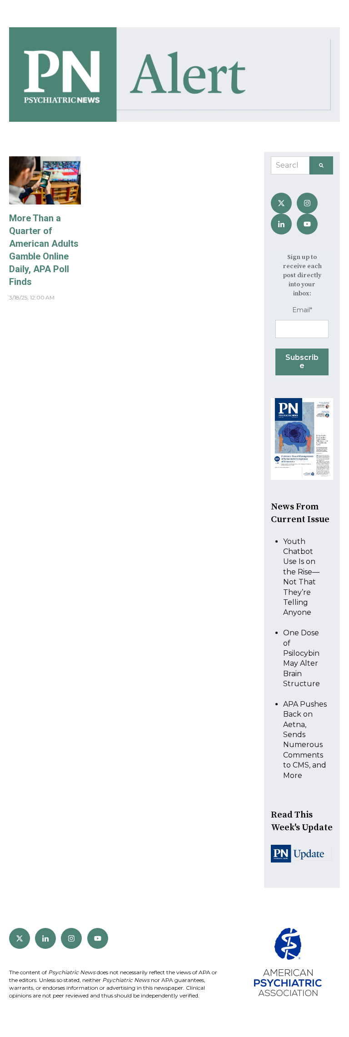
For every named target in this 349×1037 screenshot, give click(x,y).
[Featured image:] (45, 202)
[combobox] (290, 165)
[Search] (321, 165)
